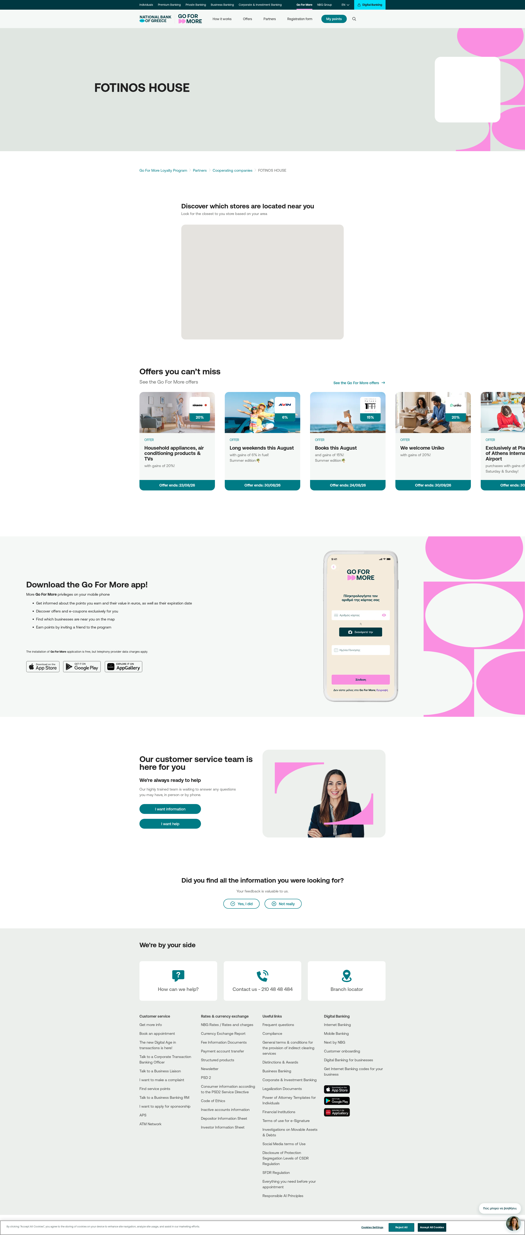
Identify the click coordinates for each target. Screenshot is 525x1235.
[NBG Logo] (155, 19)
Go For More (304, 4)
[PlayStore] (339, 1101)
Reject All (401, 1227)
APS (142, 1115)
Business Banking (222, 4)
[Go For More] (188, 19)
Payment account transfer (222, 1051)
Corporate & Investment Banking (260, 4)
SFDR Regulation (276, 1172)
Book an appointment (157, 1033)
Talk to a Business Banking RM (164, 1097)
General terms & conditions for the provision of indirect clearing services (288, 1047)
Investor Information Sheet (222, 1127)
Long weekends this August (262, 447)
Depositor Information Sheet (224, 1118)
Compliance (272, 1033)
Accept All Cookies (432, 1227)
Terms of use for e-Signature (286, 1120)
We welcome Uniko (422, 447)
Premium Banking (169, 4)
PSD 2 (206, 1077)
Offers (247, 19)
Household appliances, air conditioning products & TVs (174, 453)
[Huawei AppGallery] (125, 663)
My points (334, 19)
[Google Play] (84, 663)
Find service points (154, 1088)
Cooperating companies (232, 170)
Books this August (336, 447)
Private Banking (196, 4)
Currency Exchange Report (223, 1033)
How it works (222, 19)
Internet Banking (337, 1025)
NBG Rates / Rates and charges (227, 1025)
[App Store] (44, 663)
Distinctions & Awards (280, 1062)
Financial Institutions (278, 1112)
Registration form (299, 19)
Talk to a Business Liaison (160, 1071)
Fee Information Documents (224, 1042)
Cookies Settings (372, 1227)
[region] (262, 1227)
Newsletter (209, 1069)
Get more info (150, 1025)
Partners (270, 19)
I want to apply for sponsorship (165, 1106)
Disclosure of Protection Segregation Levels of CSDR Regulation (285, 1158)
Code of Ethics (213, 1101)
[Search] (354, 18)
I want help (170, 824)
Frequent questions (278, 1025)
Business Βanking (276, 1071)
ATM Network (150, 1124)
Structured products (217, 1060)
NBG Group (324, 4)
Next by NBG (334, 1042)
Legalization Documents (282, 1088)
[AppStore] (339, 1089)
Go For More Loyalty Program (163, 170)
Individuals (146, 4)
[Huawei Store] (339, 1112)
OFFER (149, 440)
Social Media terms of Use (284, 1144)
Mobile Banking (336, 1033)
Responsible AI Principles (282, 1196)
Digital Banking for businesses (348, 1060)
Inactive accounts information (225, 1109)
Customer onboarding (342, 1051)
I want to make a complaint (161, 1080)
